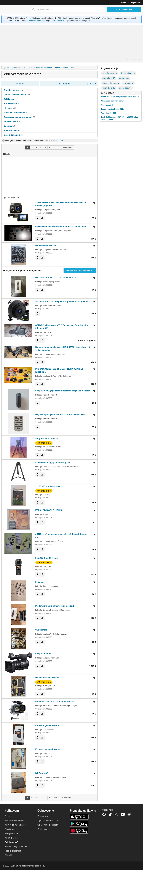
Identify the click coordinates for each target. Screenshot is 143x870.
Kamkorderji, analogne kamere (18, 116)
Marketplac (16, 67)
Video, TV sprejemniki (44, 67)
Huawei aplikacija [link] (79, 831)
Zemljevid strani (12, 833)
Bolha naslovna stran (14, 9)
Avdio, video (28, 67)
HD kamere (9, 108)
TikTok (110, 814)
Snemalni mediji (11, 130)
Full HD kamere (11, 103)
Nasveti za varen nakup (15, 824)
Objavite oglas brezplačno (79, 270)
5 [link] (45, 147)
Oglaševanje (42, 816)
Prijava (123, 2)
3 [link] (36, 147)
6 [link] (49, 147)
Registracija (135, 2)
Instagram (116, 814)
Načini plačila (10, 837)
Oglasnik (6, 67)
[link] (27, 147)
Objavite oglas (43, 829)
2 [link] (31, 147)
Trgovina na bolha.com (47, 820)
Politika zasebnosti (13, 850)
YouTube (123, 814)
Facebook (104, 814)
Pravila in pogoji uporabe (16, 846)
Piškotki (8, 855)
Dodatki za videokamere (15, 94)
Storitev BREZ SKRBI (14, 820)
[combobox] (67, 9)
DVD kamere (9, 99)
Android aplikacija (79, 824)
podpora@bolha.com (37, 20)
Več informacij (58, 140)
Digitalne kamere (12, 90)
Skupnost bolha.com (129, 814)
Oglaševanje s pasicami (47, 824)
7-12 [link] (55, 147)
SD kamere (9, 125)
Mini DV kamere (11, 121)
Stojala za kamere (12, 134)
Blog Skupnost (11, 829)
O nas (7, 816)
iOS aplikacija (79, 817)
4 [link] (40, 147)
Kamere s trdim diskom (14, 112)
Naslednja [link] (66, 147)
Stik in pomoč (11, 842)
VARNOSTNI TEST (58, 20)
